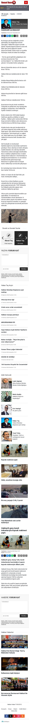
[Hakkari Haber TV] (8, 2)
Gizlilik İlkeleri (22, 709)
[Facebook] (2, 36)
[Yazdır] (17, 36)
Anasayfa (5, 14)
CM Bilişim (6, 721)
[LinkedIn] (10, 36)
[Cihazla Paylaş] (15, 36)
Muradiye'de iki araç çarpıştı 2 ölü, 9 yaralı (17, 8)
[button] (21, 36)
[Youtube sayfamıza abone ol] (14, 716)
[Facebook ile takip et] (6, 716)
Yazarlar (12, 14)
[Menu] (26, 2)
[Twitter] (5, 36)
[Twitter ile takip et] (10, 716)
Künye (10, 709)
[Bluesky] (7, 36)
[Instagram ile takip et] (19, 716)
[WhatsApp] (12, 36)
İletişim (15, 709)
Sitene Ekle (14, 711)
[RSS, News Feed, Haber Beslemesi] (23, 716)
